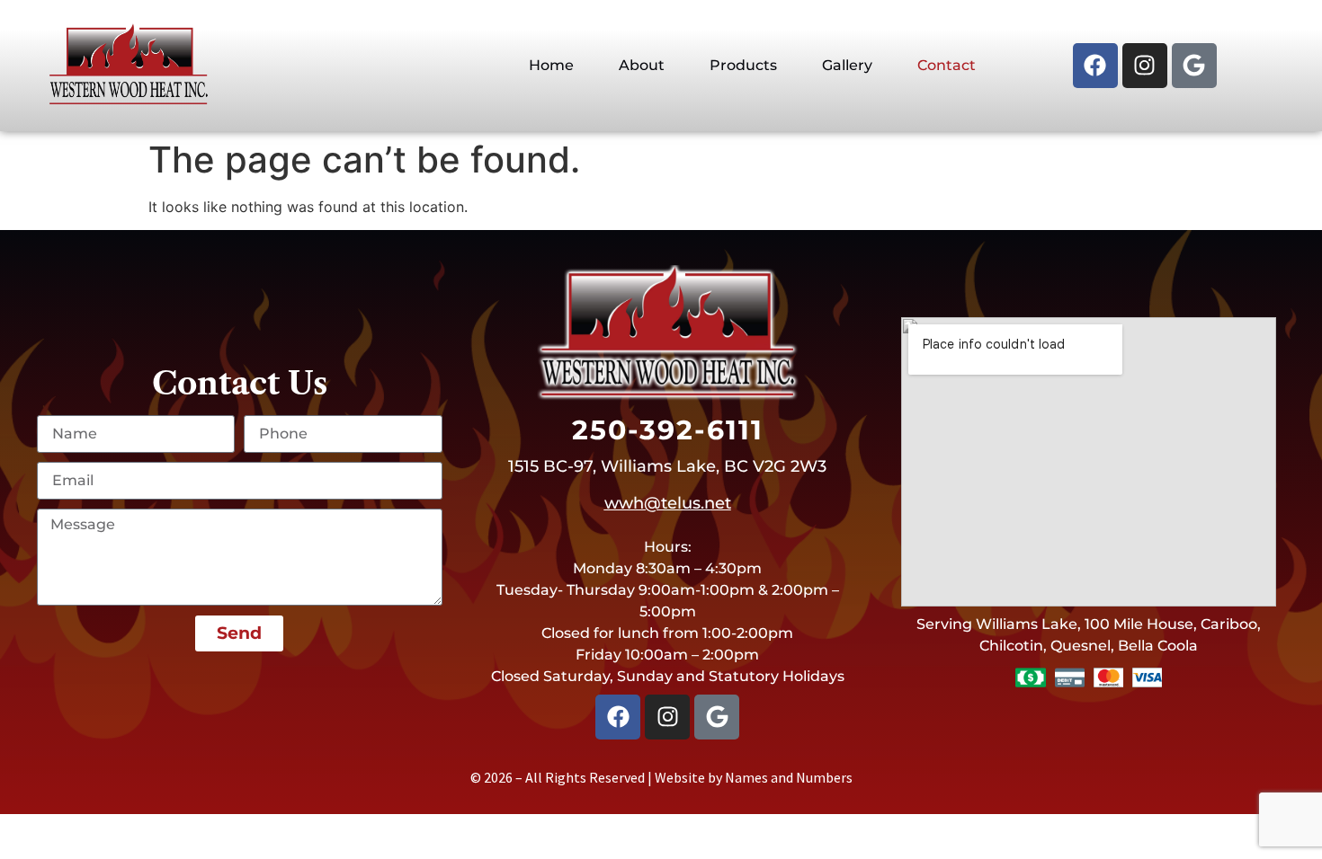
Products (743, 65)
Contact (946, 65)
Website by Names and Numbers (754, 777)
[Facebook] (1095, 65)
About (642, 65)
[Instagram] (1144, 65)
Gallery (847, 65)
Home (551, 65)
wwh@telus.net (667, 503)
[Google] (1194, 65)
